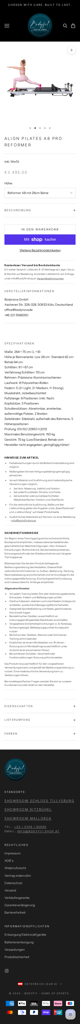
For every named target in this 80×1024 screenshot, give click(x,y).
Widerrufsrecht (15, 868)
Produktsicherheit (16, 957)
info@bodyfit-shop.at (23, 520)
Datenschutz (13, 883)
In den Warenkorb (40, 229)
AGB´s (9, 861)
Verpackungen (14, 950)
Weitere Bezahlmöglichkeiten (40, 250)
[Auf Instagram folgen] (6, 971)
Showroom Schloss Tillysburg (39, 801)
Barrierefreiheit (15, 912)
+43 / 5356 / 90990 (30, 826)
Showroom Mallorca (28, 818)
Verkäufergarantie (17, 898)
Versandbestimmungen (50, 278)
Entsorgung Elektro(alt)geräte (25, 935)
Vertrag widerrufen (17, 876)
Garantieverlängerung (19, 905)
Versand (10, 890)
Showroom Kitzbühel (28, 809)
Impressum (12, 853)
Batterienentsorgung (19, 942)
